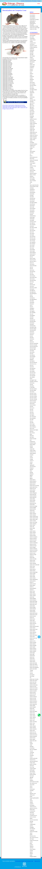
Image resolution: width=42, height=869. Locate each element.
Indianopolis (32, 50)
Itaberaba (31, 53)
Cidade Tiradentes (33, 138)
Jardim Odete (32, 620)
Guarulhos (32, 790)
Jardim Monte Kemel (33, 613)
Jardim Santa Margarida (34, 667)
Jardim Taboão (32, 715)
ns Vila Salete (32, 387)
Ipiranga (31, 472)
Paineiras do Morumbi (34, 160)
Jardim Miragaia (33, 547)
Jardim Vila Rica (32, 737)
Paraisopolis (32, 66)
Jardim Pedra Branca (33, 635)
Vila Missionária (32, 325)
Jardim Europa (32, 560)
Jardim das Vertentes (34, 550)
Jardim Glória (32, 567)
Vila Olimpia (32, 350)
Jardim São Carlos (33, 686)
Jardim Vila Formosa (33, 734)
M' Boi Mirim (32, 748)
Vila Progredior (32, 375)
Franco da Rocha (33, 816)
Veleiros (31, 98)
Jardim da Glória (33, 535)
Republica (31, 176)
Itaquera (31, 57)
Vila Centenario (32, 236)
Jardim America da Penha (34, 485)
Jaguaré (31, 478)
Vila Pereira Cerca (33, 363)
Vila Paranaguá (32, 356)
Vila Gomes (32, 286)
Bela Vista (31, 114)
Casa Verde (32, 120)
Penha (31, 164)
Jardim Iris (31, 582)
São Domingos (32, 83)
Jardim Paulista (32, 630)
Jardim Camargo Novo (34, 516)
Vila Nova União (33, 349)
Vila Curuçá (32, 248)
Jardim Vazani (32, 730)
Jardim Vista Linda (33, 740)
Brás (31, 440)
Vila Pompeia (32, 371)
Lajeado (31, 743)
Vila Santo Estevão (33, 397)
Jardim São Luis (32, 695)
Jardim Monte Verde (33, 614)
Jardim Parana (32, 624)
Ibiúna (31, 843)
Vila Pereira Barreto (33, 362)
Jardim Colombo (33, 532)
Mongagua (32, 827)
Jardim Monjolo (32, 611)
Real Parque (32, 676)
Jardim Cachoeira (33, 513)
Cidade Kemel (32, 129)
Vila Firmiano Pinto (33, 277)
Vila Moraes (32, 331)
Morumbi (31, 753)
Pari (30, 677)
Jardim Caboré (32, 512)
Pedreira (31, 69)
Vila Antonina (32, 205)
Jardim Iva (31, 586)
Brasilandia (32, 116)
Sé (30, 183)
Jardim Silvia (32, 708)
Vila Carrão (32, 231)
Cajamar (31, 802)
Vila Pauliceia (32, 361)
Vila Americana (32, 198)
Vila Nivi (31, 340)
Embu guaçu (32, 805)
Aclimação (31, 101)
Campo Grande (32, 450)
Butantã (31, 446)
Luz (30, 154)
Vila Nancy (32, 337)
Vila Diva (31, 256)
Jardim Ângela (32, 491)
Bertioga (31, 821)
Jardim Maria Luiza (33, 604)
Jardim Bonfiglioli (33, 507)
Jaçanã (31, 476)
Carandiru (31, 454)
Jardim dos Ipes (32, 553)
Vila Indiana (32, 300)
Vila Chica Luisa (32, 237)
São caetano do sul (33, 783)
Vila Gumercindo (33, 280)
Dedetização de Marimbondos (8, 106)
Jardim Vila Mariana (33, 736)
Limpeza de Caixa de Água (34, 27)
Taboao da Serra (33, 806)
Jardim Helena (32, 575)
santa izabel (32, 814)
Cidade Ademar (32, 122)
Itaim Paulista (32, 56)
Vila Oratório (32, 352)
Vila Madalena (32, 315)
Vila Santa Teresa (33, 393)
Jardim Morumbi (33, 616)
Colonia (31, 141)
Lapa (31, 149)
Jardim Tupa (32, 724)
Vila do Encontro (33, 259)
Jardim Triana (32, 723)
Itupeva (31, 852)
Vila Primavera (32, 374)
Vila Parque (32, 358)
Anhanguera (32, 108)
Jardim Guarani (32, 570)
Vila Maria (31, 318)
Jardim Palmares (33, 621)
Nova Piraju (32, 767)
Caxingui (31, 459)
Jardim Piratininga (33, 645)
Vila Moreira (32, 333)
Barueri (31, 778)
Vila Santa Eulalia (33, 390)
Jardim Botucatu (33, 509)
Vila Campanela (32, 224)
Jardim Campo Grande (34, 517)
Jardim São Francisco (33, 689)
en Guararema (32, 811)
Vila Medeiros (32, 297)
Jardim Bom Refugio (33, 506)
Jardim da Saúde (33, 541)
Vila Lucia (31, 314)
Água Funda (32, 105)
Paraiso (31, 756)
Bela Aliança (32, 113)
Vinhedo (31, 853)
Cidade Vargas (32, 139)
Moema (31, 63)
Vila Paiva (31, 353)
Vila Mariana (32, 322)
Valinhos (31, 800)
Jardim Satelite (32, 705)
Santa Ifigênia (32, 179)
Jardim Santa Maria (33, 668)
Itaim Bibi (31, 54)
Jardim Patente (32, 627)
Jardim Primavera (33, 648)
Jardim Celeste (32, 525)
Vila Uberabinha (33, 418)
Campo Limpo (32, 762)
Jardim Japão (32, 770)
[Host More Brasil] (24, 866)
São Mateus (32, 88)
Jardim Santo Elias (33, 682)
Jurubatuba (32, 58)
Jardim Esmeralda (33, 558)
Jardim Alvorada (33, 482)
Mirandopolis (32, 61)
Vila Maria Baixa (33, 321)
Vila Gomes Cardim (33, 287)
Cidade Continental (33, 123)
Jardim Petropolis (33, 642)
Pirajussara (32, 76)
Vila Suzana (32, 413)
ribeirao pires (32, 794)
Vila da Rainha (32, 249)
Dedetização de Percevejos (20, 106)
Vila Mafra (31, 316)
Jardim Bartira (32, 501)
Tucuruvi (31, 751)
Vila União (31, 419)
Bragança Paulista (33, 856)
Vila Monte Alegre (33, 328)
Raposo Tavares (33, 174)
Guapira (31, 148)
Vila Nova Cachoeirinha (34, 343)
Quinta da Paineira (33, 173)
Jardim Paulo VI (32, 633)
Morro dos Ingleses (33, 749)
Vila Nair (31, 336)
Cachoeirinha (32, 38)
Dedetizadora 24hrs (16, 107)
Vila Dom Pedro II (33, 261)
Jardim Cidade (32, 528)
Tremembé (32, 752)
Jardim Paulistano (33, 632)
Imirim (31, 470)
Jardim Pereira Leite (33, 638)
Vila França (32, 281)
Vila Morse (32, 334)
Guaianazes (32, 48)
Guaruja (31, 825)
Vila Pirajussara (32, 368)
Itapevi (31, 833)
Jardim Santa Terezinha (34, 679)
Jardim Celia (32, 526)
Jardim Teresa (32, 718)
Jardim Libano (32, 592)
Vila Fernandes (32, 275)
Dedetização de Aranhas (20, 105)
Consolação (32, 142)
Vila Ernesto (32, 270)
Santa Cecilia (32, 177)
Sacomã (31, 673)
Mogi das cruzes (33, 793)
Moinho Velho (32, 64)
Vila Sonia (31, 410)
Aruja (31, 792)
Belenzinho (32, 435)
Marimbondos (28, 1)
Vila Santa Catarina (33, 388)
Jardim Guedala (32, 573)
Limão (31, 745)
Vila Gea (31, 283)
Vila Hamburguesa (33, 293)
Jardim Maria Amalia (33, 601)
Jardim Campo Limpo (34, 519)
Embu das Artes (33, 836)
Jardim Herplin (32, 576)
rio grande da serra (33, 815)
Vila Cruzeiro (32, 246)
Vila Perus (31, 365)
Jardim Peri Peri (32, 641)
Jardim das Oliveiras (33, 548)
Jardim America (32, 484)
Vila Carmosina (32, 230)
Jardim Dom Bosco (33, 551)
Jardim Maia (32, 597)
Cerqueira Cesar (33, 42)
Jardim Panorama (33, 623)
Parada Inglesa (32, 163)
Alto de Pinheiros (33, 426)
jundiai (31, 796)
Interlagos (32, 51)
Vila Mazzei (32, 226)
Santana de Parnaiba (33, 831)
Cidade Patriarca (33, 133)
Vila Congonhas (32, 242)
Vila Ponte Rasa (32, 372)
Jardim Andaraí (32, 490)
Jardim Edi (32, 556)
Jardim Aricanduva (33, 495)
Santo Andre (32, 784)
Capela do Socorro (33, 119)
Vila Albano (32, 187)
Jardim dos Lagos (33, 554)
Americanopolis (32, 35)
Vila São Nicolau (33, 404)
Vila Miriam (32, 324)
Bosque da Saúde (33, 438)
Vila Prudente (32, 377)
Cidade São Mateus (33, 136)
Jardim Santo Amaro (33, 680)
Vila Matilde (32, 220)
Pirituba (31, 78)
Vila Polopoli (32, 369)
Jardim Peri (32, 639)
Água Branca (32, 102)
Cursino (31, 462)
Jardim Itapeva (32, 585)
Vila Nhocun (32, 339)
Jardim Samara (32, 661)
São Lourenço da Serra (34, 837)
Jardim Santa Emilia (33, 663)
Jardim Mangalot (33, 598)
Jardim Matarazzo (33, 497)
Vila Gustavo (32, 264)
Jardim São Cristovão (33, 687)
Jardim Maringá (32, 607)
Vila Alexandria (32, 192)
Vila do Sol (32, 262)
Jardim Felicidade (33, 563)
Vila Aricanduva (32, 208)
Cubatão (31, 850)
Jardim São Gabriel (33, 690)
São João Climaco (33, 85)
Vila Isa (31, 305)
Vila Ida (31, 295)
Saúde (31, 182)
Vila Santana (32, 391)
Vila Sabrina (32, 385)
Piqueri (31, 75)
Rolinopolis (32, 79)
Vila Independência (33, 299)
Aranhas (22, 1)
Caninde (31, 41)
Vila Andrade (32, 201)
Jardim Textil (32, 720)
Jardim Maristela (33, 608)
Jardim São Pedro (33, 699)
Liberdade (32, 152)
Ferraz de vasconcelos (34, 819)
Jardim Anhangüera (33, 492)
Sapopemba (32, 92)
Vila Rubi (31, 384)
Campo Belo (32, 448)
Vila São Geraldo (33, 402)
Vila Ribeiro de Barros (34, 381)
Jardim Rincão (32, 655)
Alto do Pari (32, 428)
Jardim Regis (32, 654)
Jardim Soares (32, 709)
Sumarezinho (32, 97)
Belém (31, 434)
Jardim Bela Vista (33, 503)
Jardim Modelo (32, 610)
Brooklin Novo (32, 441)
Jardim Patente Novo (33, 629)
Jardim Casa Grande (33, 522)
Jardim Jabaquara (33, 588)
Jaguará (31, 475)
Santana (31, 80)
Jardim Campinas (33, 514)
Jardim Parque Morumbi (34, 626)
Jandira (31, 834)
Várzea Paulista (32, 849)
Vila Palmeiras (32, 355)
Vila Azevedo (32, 210)
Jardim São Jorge (33, 693)
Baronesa (31, 431)
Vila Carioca (32, 229)
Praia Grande (32, 789)
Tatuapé (31, 670)
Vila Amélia (32, 196)
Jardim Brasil (32, 510)
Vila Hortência (32, 771)
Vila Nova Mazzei (33, 347)
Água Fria (31, 104)
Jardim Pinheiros (33, 643)
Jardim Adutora (32, 479)
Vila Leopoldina (32, 312)
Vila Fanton (32, 274)
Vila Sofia (31, 409)
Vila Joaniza (32, 309)
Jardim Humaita (32, 577)
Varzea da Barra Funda (34, 186)
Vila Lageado (32, 311)
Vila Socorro (32, 407)
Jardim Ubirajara (33, 726)
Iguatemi (31, 469)
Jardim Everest (32, 561)
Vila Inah (31, 296)
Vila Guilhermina (33, 292)
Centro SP (31, 460)
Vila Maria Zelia (32, 100)
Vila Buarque (32, 218)
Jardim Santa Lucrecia (34, 665)
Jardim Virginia (32, 739)
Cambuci (31, 447)
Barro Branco (32, 432)
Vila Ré (31, 378)
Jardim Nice (32, 617)
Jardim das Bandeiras (34, 542)
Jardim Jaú (31, 589)
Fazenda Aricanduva (33, 144)
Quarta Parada (32, 170)
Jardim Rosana (32, 660)
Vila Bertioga (32, 217)
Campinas (31, 803)
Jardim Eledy (32, 557)
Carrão (31, 456)
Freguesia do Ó (32, 145)
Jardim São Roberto (33, 701)
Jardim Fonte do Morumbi (34, 564)
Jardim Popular (32, 646)
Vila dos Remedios (33, 265)
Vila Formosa (32, 278)
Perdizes (31, 70)
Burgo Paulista (32, 444)
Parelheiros (32, 67)
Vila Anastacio (32, 199)
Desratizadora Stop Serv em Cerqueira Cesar (24, 861)
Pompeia (31, 167)
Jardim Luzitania (33, 595)
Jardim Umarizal (33, 727)
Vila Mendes (32, 302)
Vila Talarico (32, 415)
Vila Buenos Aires (33, 221)
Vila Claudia (32, 234)
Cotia (31, 799)
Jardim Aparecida (33, 494)
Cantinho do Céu (33, 451)
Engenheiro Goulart (33, 45)
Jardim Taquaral (33, 717)
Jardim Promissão (33, 649)
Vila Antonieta (32, 204)
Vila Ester (31, 273)
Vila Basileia (32, 212)
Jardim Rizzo (32, 657)
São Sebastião (32, 828)
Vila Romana (32, 382)
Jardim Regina (32, 652)
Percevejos (34, 1)
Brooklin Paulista (33, 443)
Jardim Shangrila (33, 707)
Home (38, 3)
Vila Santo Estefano (33, 396)
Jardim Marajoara (33, 599)
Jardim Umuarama (33, 728)
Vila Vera (31, 421)
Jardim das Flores (33, 544)
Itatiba (31, 855)
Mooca (31, 155)
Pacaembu (32, 755)
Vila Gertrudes (32, 284)
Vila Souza (31, 412)
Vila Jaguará (32, 308)
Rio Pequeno (32, 674)
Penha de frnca (32, 759)
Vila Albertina (32, 189)
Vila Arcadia (32, 207)
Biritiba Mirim (32, 809)
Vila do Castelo (32, 258)
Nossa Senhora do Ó (33, 157)
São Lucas (31, 86)
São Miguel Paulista (33, 89)
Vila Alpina (31, 195)
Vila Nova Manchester (34, 346)
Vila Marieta (32, 161)
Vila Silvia (31, 406)
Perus (31, 72)
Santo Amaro (32, 82)
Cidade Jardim (32, 126)
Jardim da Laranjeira (33, 536)
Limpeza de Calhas (10, 108)
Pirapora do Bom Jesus (34, 840)
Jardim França (32, 566)
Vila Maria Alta (32, 319)
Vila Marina (32, 171)
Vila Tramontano (33, 416)
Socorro (31, 671)
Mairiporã (31, 846)
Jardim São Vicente (33, 702)
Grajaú (31, 463)
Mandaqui (31, 746)
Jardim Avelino (32, 498)
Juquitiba (31, 844)
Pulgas (38, 1)
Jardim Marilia (32, 605)
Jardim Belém (32, 504)
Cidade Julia (32, 127)
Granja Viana (32, 146)
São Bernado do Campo (34, 781)
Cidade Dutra (32, 124)
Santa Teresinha (33, 180)
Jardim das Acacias (33, 539)
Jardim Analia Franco (33, 487)
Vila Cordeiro (32, 245)
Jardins (31, 742)
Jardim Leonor (32, 591)
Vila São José (32, 403)
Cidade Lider (32, 130)
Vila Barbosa (32, 211)
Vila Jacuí (31, 306)
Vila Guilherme (32, 290)
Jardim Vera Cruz (33, 731)
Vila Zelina (31, 422)
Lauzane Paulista (33, 60)
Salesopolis (32, 812)
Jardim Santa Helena (33, 664)
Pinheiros (31, 73)
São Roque (32, 838)
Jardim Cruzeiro (32, 533)
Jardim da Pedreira (33, 538)
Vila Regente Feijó (33, 380)
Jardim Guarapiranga (33, 572)
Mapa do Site (37, 861)
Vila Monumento (33, 330)
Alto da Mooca (32, 425)
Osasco (31, 787)
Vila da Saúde (32, 251)
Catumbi (31, 457)
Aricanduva (32, 110)
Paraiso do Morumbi (33, 758)
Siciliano (31, 94)
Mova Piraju (32, 158)
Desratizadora (5, 105)
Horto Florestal (32, 466)
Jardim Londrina (33, 594)
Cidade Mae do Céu (33, 132)
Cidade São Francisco (34, 135)
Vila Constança (32, 243)
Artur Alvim (32, 36)
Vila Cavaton (32, 233)
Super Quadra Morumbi (34, 185)
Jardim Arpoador (33, 774)
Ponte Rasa (32, 168)
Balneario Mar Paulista (34, 429)
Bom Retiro (32, 437)
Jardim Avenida (32, 500)
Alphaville (31, 777)
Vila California (32, 223)
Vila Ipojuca (32, 303)
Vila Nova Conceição (33, 344)
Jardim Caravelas (33, 520)
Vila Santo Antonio (33, 394)
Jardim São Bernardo (33, 685)
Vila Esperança (32, 271)
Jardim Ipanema (33, 580)
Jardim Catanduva (33, 523)
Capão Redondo (33, 453)
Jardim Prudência (33, 651)
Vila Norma (32, 341)
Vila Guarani (32, 289)
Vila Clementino (32, 239)
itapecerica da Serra (33, 808)
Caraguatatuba (32, 824)
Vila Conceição (32, 240)
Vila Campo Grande (33, 227)
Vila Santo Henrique (33, 399)
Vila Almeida (32, 193)
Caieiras (31, 841)
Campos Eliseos (33, 39)
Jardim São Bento (33, 683)
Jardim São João (33, 692)
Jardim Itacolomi (33, 583)
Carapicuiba (32, 830)
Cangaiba (31, 117)
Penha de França (33, 165)
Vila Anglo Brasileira (33, 202)
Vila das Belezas (33, 252)
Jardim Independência (34, 579)
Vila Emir (31, 268)
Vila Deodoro (32, 255)
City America (32, 44)
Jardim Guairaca (33, 569)
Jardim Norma (32, 619)
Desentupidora (11, 105)
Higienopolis (32, 465)
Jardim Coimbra (32, 531)
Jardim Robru (32, 658)
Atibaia (31, 818)
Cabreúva (31, 847)
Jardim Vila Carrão (33, 733)
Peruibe (31, 822)
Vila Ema (31, 267)
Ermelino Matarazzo (33, 47)
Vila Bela (31, 214)
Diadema (31, 780)
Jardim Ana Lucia (33, 488)
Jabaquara (32, 359)
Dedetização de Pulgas (7, 107)
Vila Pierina (32, 366)
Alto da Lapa (32, 424)
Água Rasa (32, 107)
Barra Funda (32, 111)
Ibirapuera (32, 468)
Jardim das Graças (33, 545)
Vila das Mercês (32, 253)
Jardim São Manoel (33, 696)
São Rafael (32, 91)
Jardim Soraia (32, 712)
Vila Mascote (32, 190)
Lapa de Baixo (32, 151)
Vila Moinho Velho (33, 327)
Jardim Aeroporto (33, 481)
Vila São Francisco (33, 400)
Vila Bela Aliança (33, 215)
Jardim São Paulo (33, 698)
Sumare (31, 95)
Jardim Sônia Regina (33, 711)
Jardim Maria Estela (33, 602)
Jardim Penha (32, 636)
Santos (31, 786)
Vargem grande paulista (34, 797)
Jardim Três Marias (33, 721)
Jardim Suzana (32, 714)
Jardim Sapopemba (33, 704)
